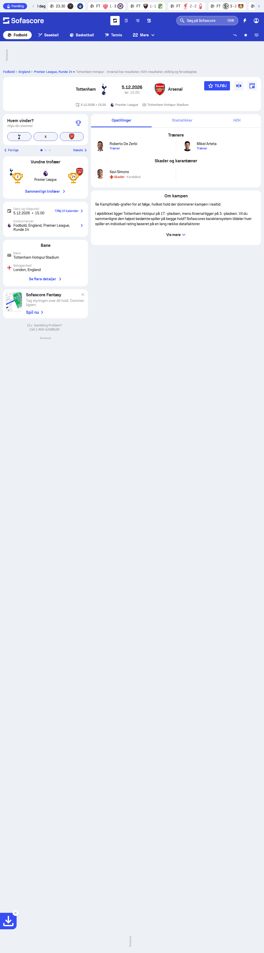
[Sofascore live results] (23, 20)
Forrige (13, 150)
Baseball (51, 35)
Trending (17, 6)
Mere (141, 35)
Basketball (85, 35)
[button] (41, 150)
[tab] (121, 120)
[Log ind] (256, 20)
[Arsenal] (160, 89)
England (24, 72)
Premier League (53, 72)
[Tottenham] (104, 89)
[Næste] (259, 6)
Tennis (116, 35)
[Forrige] (33, 6)
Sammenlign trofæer (42, 191)
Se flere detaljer (42, 279)
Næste (78, 150)
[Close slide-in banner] (15, 913)
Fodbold (20, 35)
